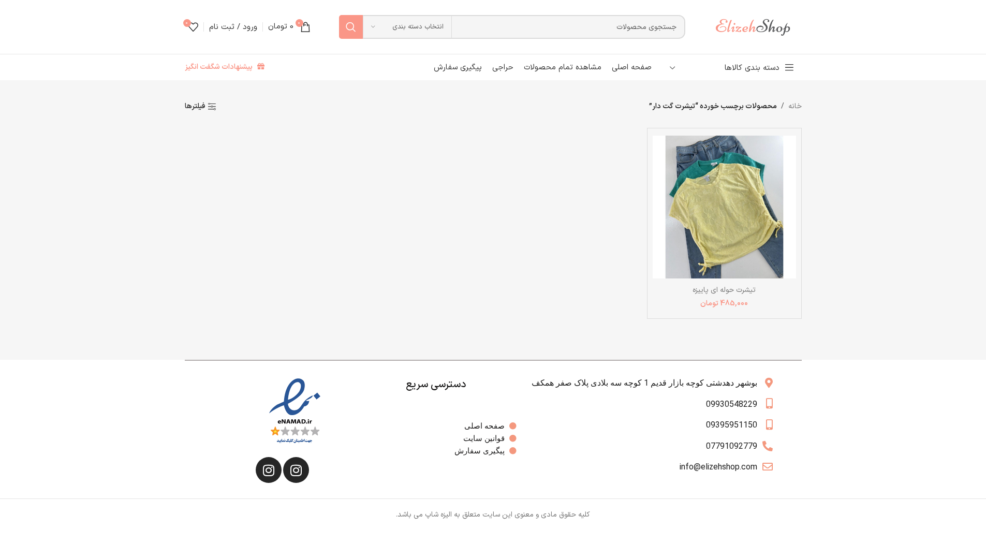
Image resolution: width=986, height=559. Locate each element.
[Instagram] (296, 470)
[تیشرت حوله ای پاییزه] (724, 207)
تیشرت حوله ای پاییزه (724, 290)
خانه (795, 106)
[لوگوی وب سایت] (758, 26)
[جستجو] (351, 27)
